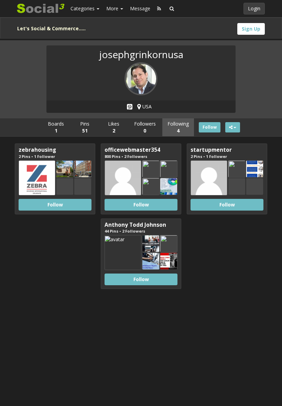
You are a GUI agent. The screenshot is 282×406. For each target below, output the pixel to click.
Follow (210, 127)
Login (254, 8)
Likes (113, 127)
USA (146, 106)
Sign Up (251, 28)
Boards (56, 127)
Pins (84, 127)
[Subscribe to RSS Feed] (159, 8)
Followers (145, 127)
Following (178, 127)
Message (140, 8)
